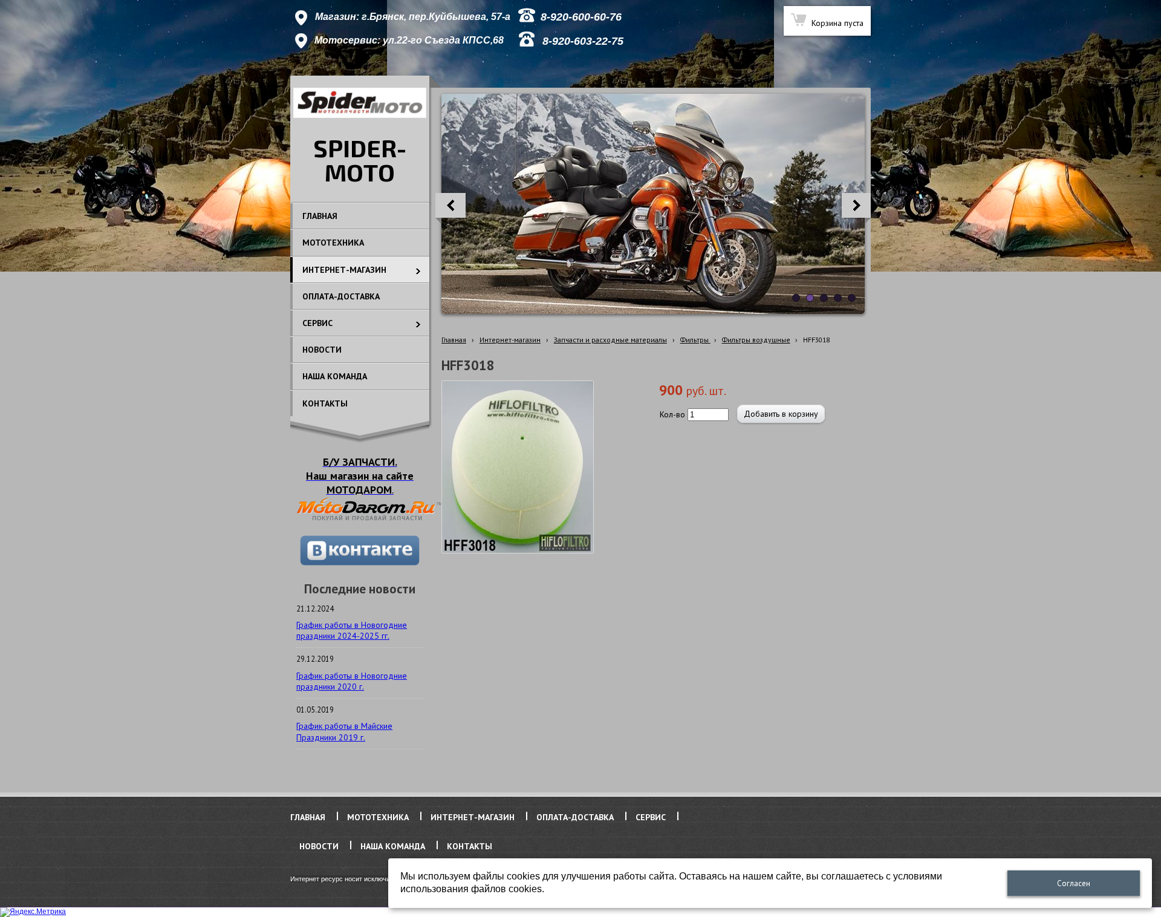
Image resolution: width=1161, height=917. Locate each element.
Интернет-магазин (510, 339)
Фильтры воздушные (756, 339)
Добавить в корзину (781, 413)
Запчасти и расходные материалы (610, 339)
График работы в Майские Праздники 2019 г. (344, 731)
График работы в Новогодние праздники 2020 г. (351, 681)
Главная (453, 339)
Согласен (1073, 883)
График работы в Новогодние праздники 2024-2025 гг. (351, 630)
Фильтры (695, 339)
